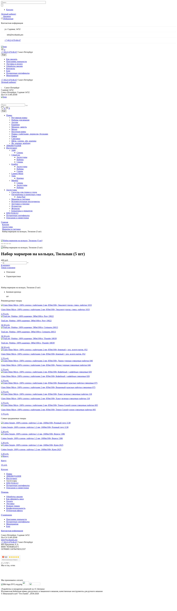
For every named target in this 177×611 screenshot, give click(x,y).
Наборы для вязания (20, 120)
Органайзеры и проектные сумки (26, 194)
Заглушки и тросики (20, 204)
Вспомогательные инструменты (25, 201)
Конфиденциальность (15, 508)
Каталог (9, 10)
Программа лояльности (16, 61)
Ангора (14, 122)
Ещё (4, 55)
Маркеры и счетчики (20, 199)
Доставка (10, 503)
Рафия (14, 136)
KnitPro (14, 164)
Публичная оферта (14, 510)
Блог (8, 71)
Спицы (20, 152)
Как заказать (11, 59)
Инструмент (11, 148)
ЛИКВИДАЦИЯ (13, 146)
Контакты (10, 68)
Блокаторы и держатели (22, 211)
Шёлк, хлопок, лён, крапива (23, 141)
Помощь (4, 492)
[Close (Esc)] (2, 243)
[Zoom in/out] (10, 243)
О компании (6, 515)
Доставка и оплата (14, 64)
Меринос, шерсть (19, 127)
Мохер (14, 129)
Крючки (20, 178)
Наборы (20, 159)
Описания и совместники (17, 218)
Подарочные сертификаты (18, 73)
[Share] (5, 243)
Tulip (13, 176)
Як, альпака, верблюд (20, 143)
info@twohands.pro (9, 540)
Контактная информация (12, 531)
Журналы (15, 208)
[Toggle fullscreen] (7, 243)
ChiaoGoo (15, 155)
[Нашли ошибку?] (88, 608)
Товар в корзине (8, 267)
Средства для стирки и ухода (24, 192)
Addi (13, 150)
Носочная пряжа (18, 132)
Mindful (14, 180)
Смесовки (15, 139)
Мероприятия (12, 75)
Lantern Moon (17, 173)
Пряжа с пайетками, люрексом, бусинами (29, 134)
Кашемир (15, 125)
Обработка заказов (14, 66)
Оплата (9, 501)
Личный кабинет (8, 14)
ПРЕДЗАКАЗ (12, 213)
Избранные (8, 19)
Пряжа (9, 115)
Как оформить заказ (15, 499)
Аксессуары (22, 157)
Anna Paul (21, 197)
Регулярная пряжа (19, 118)
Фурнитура (16, 206)
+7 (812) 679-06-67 (13, 40)
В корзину (5, 265)
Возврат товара (13, 506)
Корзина (7, 16)
